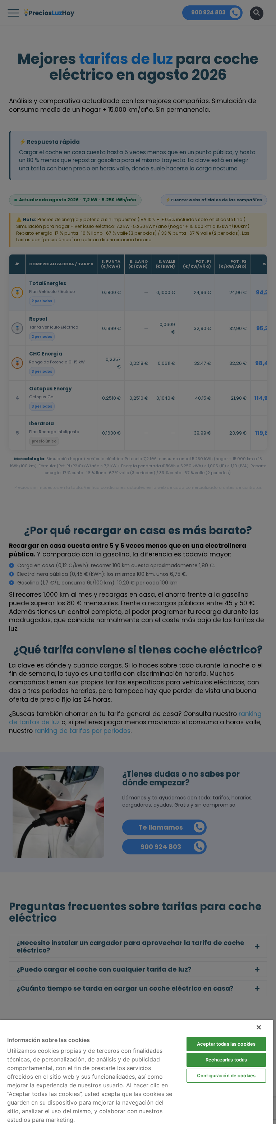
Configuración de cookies (226, 1075)
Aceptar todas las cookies (226, 1044)
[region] (136, 1072)
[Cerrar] (259, 1027)
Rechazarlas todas (226, 1060)
